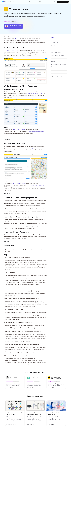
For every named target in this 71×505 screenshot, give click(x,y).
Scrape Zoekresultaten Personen (14, 89)
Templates (9, 4)
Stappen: (6, 127)
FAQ (5, 255)
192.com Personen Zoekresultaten (34, 93)
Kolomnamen (7, 139)
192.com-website (8, 53)
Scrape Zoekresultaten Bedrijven (14, 143)
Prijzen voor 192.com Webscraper (16, 232)
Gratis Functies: (9, 245)
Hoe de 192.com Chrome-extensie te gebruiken (21, 217)
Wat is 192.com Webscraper (14, 47)
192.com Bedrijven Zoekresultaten (34, 148)
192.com (17, 38)
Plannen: (7, 241)
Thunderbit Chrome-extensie (19, 129)
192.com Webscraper (10, 50)
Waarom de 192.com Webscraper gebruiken (20, 198)
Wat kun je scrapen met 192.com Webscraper (21, 86)
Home (5, 4)
